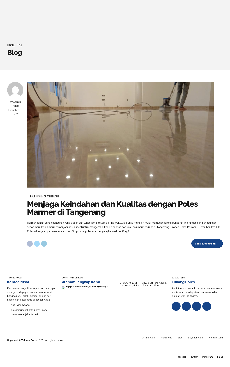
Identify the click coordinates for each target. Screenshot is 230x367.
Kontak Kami (216, 337)
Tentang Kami (148, 337)
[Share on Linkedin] (44, 244)
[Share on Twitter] (37, 244)
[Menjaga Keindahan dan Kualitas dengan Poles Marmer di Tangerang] (125, 135)
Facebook (181, 356)
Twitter (194, 356)
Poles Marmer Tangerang (44, 196)
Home (11, 45)
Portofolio (166, 337)
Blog (180, 337)
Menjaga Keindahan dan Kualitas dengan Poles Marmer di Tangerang (112, 208)
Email (220, 356)
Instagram (207, 356)
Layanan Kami (195, 337)
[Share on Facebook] (30, 244)
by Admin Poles (15, 103)
